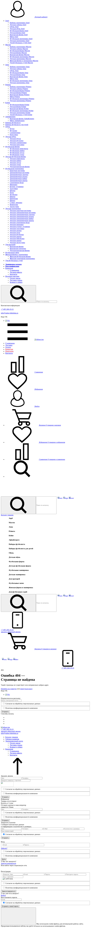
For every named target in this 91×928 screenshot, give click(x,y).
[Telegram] (65, 498)
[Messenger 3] (71, 498)
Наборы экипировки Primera (20, 87)
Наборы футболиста (13, 123)
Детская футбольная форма (15, 157)
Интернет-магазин (12, 276)
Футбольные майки (17, 151)
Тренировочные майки (18, 179)
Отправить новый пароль (10, 906)
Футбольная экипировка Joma (21, 81)
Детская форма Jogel (17, 33)
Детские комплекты (17, 159)
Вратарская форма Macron (19, 55)
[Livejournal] (2, 868)
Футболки (13, 195)
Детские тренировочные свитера (22, 215)
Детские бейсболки (17, 238)
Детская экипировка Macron (20, 59)
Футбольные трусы (17, 153)
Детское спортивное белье (20, 223)
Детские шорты (16, 236)
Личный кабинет (40, 17)
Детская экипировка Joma (19, 83)
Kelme (7, 103)
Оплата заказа (15, 278)
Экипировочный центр (14, 741)
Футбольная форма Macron (20, 51)
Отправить (5, 711)
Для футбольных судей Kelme (21, 115)
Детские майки (15, 161)
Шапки (12, 201)
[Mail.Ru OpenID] (5, 868)
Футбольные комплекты (19, 149)
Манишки (13, 185)
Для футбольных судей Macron (21, 63)
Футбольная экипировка (14, 169)
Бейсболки (14, 199)
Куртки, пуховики (17, 187)
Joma (7, 65)
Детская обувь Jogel (17, 29)
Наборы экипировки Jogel (20, 23)
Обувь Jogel (14, 27)
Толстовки (14, 189)
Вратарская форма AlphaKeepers (22, 119)
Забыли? (4, 848)
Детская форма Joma (17, 75)
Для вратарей (10, 244)
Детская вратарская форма (20, 167)
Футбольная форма (12, 147)
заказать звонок (11, 632)
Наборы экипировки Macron (20, 47)
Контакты (13, 274)
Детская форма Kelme (18, 107)
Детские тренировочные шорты (22, 221)
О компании (14, 270)
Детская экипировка (13, 209)
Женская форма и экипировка (16, 254)
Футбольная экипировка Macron (22, 57)
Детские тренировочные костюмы (23, 213)
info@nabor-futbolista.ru (9, 313)
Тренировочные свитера (19, 175)
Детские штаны (16, 231)
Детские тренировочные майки (22, 219)
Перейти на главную (9, 689)
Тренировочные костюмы (19, 173)
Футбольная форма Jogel (19, 31)
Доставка (8, 345)
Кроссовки (14, 135)
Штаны (12, 191)
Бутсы (12, 129)
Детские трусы (15, 163)
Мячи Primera (15, 97)
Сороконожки (15, 133)
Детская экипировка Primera (20, 101)
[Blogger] (11, 868)
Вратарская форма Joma (19, 77)
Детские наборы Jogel (18, 25)
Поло (12, 193)
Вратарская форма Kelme (19, 109)
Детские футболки (17, 234)
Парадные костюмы (17, 171)
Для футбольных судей (14, 260)
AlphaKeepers (10, 117)
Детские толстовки (17, 229)
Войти (37, 406)
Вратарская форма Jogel (19, 35)
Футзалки (13, 131)
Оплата (8, 347)
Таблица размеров (12, 739)
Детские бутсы (15, 139)
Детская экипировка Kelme (20, 113)
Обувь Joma (14, 71)
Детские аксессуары (17, 242)
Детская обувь (10, 137)
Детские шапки (15, 240)
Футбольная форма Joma (19, 73)
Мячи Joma (14, 79)
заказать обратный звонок (11, 731)
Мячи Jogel (14, 37)
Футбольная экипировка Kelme (21, 111)
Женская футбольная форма (20, 256)
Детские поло (15, 232)
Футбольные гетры (17, 155)
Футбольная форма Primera (20, 91)
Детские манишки (17, 225)
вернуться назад (26, 689)
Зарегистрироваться (8, 863)
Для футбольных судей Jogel (20, 43)
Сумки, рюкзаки (16, 203)
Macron (8, 45)
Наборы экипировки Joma (20, 67)
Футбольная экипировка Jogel (21, 39)
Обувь (7, 127)
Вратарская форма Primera (19, 95)
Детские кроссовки (17, 145)
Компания (9, 268)
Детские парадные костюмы (20, 211)
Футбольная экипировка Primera (22, 99)
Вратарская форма (17, 246)
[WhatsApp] (60, 498)
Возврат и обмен (16, 282)
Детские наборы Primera (19, 89)
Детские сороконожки (18, 143)
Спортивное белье (17, 183)
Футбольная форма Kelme (19, 105)
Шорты (12, 197)
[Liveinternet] (8, 868)
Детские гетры (15, 165)
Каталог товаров (7, 515)
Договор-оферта (16, 272)
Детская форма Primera (18, 93)
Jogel (7, 21)
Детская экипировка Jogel (19, 41)
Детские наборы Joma (18, 69)
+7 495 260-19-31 (7, 309)
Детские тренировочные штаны (22, 217)
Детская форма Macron (18, 53)
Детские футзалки (16, 141)
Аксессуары (14, 207)
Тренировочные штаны (18, 177)
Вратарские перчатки (18, 248)
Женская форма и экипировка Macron (24, 61)
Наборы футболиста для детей (16, 125)
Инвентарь (14, 205)
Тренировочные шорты (18, 181)
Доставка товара (16, 280)
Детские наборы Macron (19, 49)
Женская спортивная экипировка (22, 258)
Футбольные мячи (12, 252)
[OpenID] (14, 868)
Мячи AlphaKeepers (17, 121)
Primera (8, 85)
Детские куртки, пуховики (20, 227)
